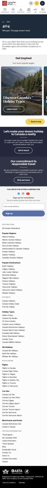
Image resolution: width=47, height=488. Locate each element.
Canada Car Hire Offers (11, 397)
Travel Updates (8, 444)
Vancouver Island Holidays (12, 290)
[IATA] (5, 471)
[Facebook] (19, 194)
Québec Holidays (8, 255)
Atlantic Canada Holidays (11, 240)
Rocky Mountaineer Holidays (13, 336)
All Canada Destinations (11, 228)
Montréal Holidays (9, 275)
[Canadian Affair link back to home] (9, 3)
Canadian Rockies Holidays (12, 258)
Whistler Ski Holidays (10, 356)
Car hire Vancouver (9, 412)
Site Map (22, 483)
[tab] (5, 10)
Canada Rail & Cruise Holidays (13, 330)
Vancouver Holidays (9, 287)
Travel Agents (7, 435)
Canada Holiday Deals (10, 304)
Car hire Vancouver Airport (12, 415)
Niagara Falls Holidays (10, 278)
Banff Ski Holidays (9, 353)
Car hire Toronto (8, 406)
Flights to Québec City (10, 380)
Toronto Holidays (8, 284)
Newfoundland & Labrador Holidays (15, 249)
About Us (5, 456)
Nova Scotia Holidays (10, 246)
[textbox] (23, 207)
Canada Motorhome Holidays (13, 327)
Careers (5, 461)
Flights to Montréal (9, 377)
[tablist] (23, 10)
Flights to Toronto (9, 383)
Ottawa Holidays (8, 281)
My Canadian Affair (9, 438)
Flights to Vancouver (10, 386)
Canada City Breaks (9, 318)
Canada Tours (7, 339)
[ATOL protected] (27, 471)
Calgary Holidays (8, 269)
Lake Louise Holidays (10, 272)
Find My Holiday (8, 307)
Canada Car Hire (8, 394)
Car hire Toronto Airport (11, 409)
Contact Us (6, 452)
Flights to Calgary (8, 374)
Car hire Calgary (8, 400)
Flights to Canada (9, 368)
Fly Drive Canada (8, 321)
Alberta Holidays (8, 237)
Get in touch (23, 150)
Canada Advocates (9, 459)
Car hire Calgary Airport (10, 403)
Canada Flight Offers (10, 371)
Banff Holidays (7, 266)
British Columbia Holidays (11, 243)
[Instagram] (23, 194)
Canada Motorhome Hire (11, 424)
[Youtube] (28, 194)
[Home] (3, 22)
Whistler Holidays (8, 293)
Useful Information (9, 441)
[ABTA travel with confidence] (17, 471)
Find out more (23, 180)
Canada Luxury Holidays (11, 324)
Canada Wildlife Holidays (11, 342)
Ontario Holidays (8, 252)
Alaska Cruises (7, 315)
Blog (4, 447)
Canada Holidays (8, 301)
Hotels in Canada (8, 427)
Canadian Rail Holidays (10, 333)
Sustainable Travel (9, 450)
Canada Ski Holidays (10, 350)
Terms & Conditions (8, 483)
